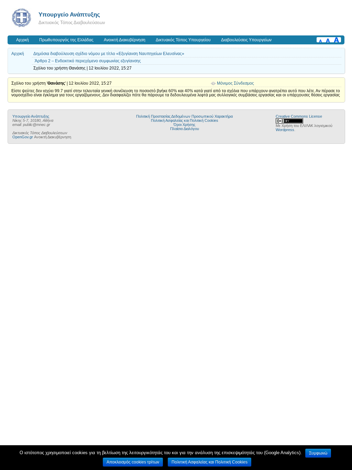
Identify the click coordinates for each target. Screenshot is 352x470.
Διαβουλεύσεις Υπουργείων (246, 40)
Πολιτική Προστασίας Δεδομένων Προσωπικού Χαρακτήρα (184, 116)
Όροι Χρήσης (184, 124)
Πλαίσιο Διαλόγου (184, 129)
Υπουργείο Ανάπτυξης (69, 14)
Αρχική (22, 40)
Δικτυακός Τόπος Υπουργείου (183, 40)
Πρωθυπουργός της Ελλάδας (66, 40)
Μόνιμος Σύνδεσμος (235, 83)
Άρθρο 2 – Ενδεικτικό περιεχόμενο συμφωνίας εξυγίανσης (88, 61)
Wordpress (285, 130)
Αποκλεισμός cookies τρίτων (133, 462)
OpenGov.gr (22, 137)
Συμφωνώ (318, 453)
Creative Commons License (299, 116)
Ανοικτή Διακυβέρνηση (124, 40)
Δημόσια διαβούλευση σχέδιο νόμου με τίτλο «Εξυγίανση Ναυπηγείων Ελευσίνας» (108, 54)
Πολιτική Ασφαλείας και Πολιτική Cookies (184, 120)
